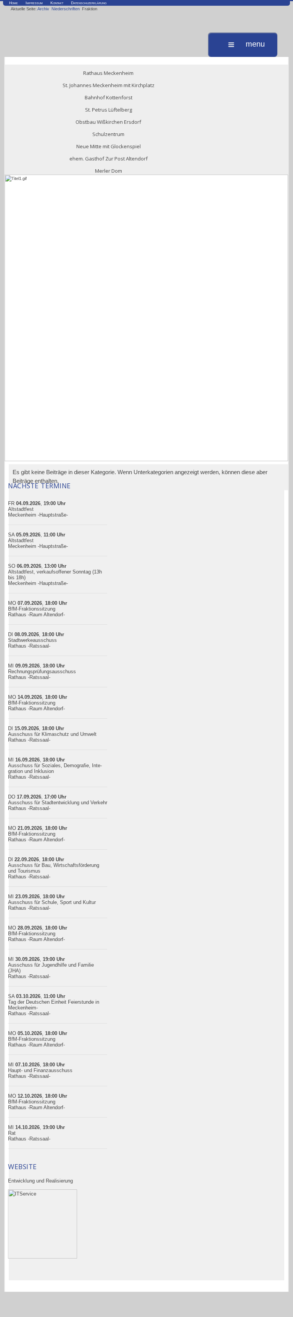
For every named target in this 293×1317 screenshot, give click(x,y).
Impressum (34, 3)
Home (13, 3)
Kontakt (56, 3)
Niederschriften (66, 8)
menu (255, 44)
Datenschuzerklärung (88, 3)
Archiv (43, 8)
